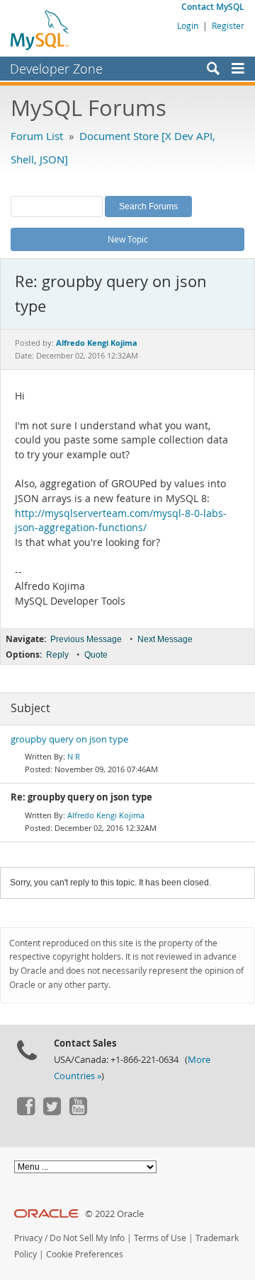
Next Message (165, 639)
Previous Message (86, 639)
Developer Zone (56, 68)
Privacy (28, 1238)
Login (187, 25)
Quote (96, 655)
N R (73, 756)
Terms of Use (160, 1238)
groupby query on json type (69, 739)
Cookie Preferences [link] (84, 1254)
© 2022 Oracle (114, 1214)
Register (228, 25)
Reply (57, 655)
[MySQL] (40, 29)
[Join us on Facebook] (25, 1111)
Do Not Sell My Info (87, 1238)
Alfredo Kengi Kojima (105, 815)
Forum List (37, 136)
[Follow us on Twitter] (51, 1111)
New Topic (128, 239)
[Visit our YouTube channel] (78, 1111)
